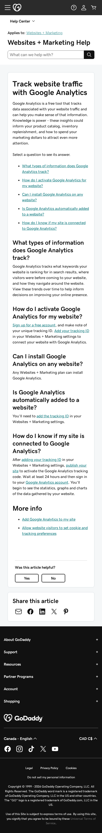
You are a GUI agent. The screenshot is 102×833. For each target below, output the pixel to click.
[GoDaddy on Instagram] (19, 751)
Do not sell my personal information (51, 777)
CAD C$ (86, 738)
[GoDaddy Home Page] (23, 718)
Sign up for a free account (34, 325)
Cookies (71, 768)
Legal (29, 768)
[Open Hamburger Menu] (6, 7)
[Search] (89, 54)
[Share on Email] (18, 612)
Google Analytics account (47, 482)
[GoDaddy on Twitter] (43, 751)
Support (10, 652)
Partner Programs (18, 676)
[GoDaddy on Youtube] (55, 751)
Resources (12, 664)
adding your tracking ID (41, 459)
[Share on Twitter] (54, 612)
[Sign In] (83, 7)
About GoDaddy (17, 639)
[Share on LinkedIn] (42, 612)
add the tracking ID (53, 416)
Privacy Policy (49, 768)
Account (11, 689)
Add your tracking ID (71, 331)
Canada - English (18, 738)
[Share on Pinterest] (66, 612)
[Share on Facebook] (30, 612)
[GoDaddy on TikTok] (31, 751)
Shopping (12, 701)
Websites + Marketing (44, 33)
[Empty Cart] (93, 7)
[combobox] (46, 55)
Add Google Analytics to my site (48, 519)
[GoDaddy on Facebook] (7, 751)
